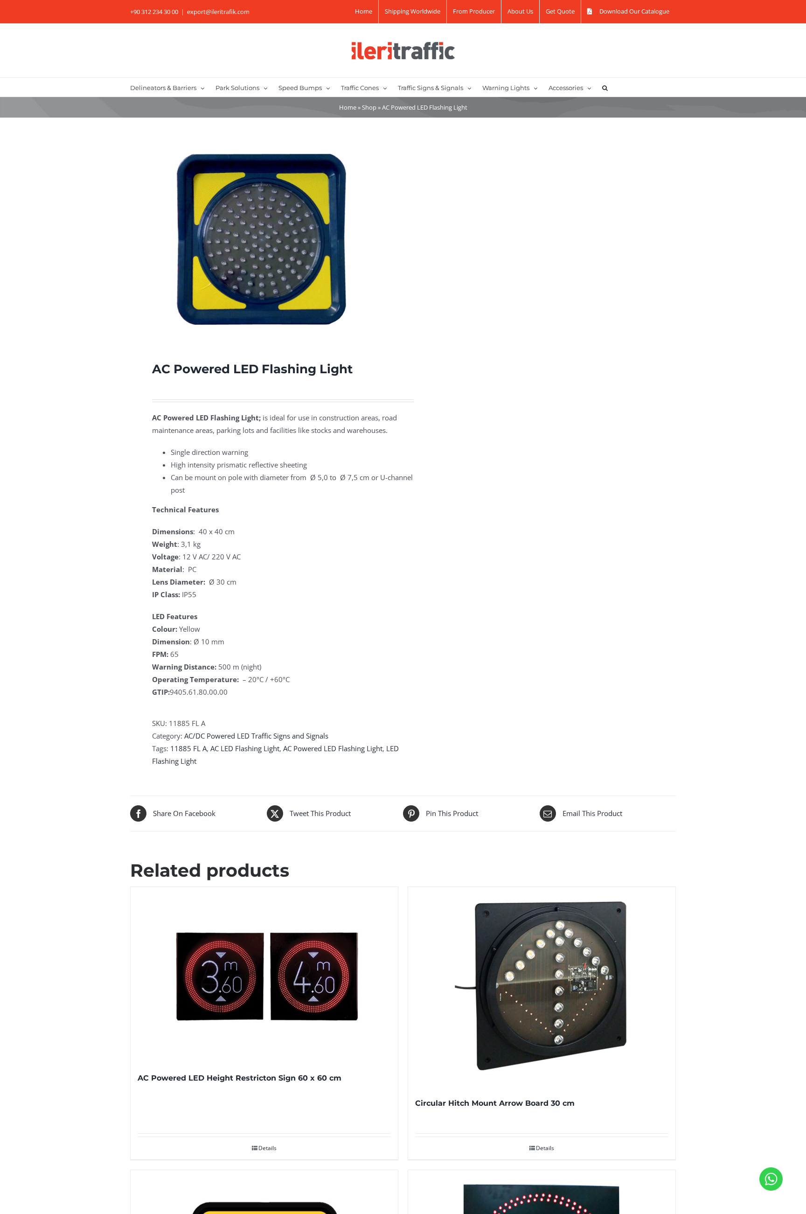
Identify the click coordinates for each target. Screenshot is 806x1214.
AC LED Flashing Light (244, 748)
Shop (369, 107)
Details (267, 1148)
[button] (605, 87)
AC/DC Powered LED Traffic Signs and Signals (256, 735)
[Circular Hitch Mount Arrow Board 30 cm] (541, 987)
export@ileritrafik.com (218, 11)
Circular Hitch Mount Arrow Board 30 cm (495, 1103)
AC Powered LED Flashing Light (332, 748)
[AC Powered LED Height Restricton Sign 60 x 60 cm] (264, 974)
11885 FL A (188, 748)
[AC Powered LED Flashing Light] (261, 239)
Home (347, 107)
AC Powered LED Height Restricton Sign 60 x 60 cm (239, 1078)
